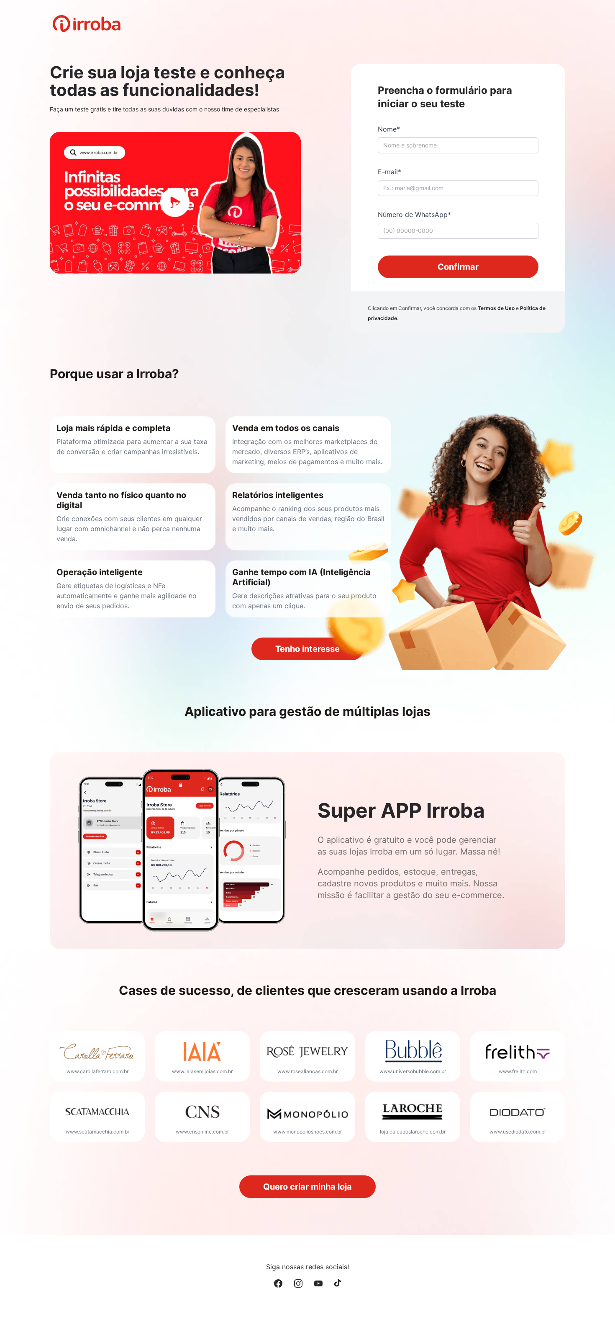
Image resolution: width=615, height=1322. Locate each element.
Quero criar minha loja (307, 1187)
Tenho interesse (307, 649)
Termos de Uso (496, 308)
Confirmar (458, 267)
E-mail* (389, 172)
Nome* (389, 129)
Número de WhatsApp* (414, 214)
